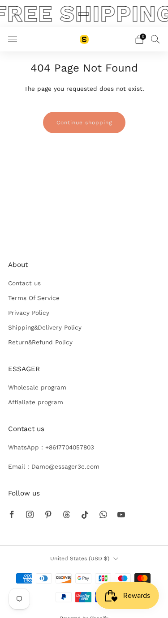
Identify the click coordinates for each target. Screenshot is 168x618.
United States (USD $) (79, 558)
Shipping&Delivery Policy (45, 327)
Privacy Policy (28, 312)
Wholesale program (37, 387)
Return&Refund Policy (40, 342)
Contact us (24, 283)
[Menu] (12, 39)
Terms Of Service (34, 297)
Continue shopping (84, 122)
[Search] (155, 38)
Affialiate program (35, 402)
